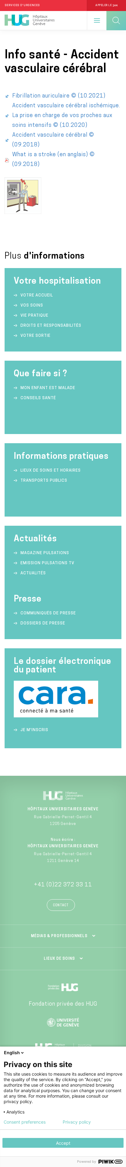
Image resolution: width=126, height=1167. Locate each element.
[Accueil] (29, 20)
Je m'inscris (34, 730)
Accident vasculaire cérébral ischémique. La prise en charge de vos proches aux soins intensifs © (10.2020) (66, 115)
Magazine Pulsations (44, 553)
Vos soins (31, 305)
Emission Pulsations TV (48, 563)
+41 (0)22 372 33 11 (63, 885)
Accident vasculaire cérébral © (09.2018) (53, 140)
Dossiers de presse (42, 623)
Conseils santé (38, 398)
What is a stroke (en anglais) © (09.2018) (53, 160)
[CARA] (56, 716)
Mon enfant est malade (47, 388)
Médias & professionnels (59, 936)
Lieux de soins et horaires (50, 471)
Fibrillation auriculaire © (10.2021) (59, 96)
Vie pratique (34, 316)
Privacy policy (77, 1122)
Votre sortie (35, 336)
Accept (63, 1143)
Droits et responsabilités (50, 326)
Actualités (33, 573)
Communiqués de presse (48, 613)
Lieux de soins (59, 959)
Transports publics (43, 481)
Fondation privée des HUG (63, 1004)
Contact (61, 905)
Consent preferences (25, 1122)
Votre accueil (36, 295)
